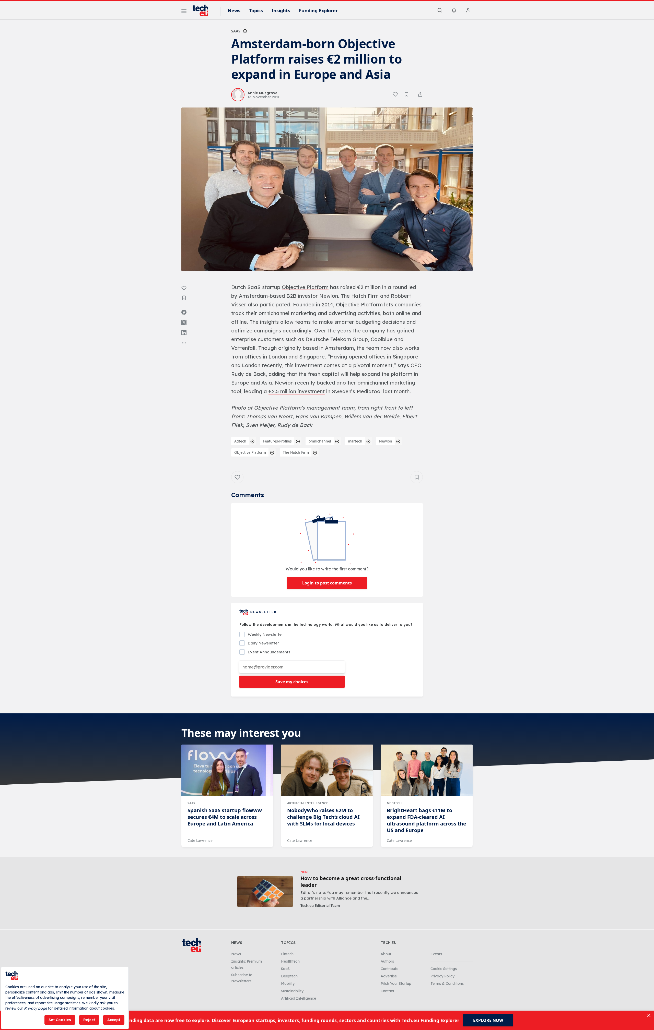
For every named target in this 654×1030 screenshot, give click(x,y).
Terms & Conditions (447, 983)
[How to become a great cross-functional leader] (265, 891)
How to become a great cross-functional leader (350, 881)
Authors (387, 961)
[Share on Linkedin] (183, 332)
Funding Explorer (318, 10)
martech (355, 441)
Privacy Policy (442, 976)
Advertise (389, 976)
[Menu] (183, 12)
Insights (281, 10)
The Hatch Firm (296, 452)
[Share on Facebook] (183, 312)
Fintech (287, 954)
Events (436, 954)
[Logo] (203, 10)
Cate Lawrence (200, 840)
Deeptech (289, 976)
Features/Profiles (277, 441)
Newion (385, 441)
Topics (256, 10)
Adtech (240, 441)
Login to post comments (327, 583)
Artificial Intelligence (307, 803)
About (386, 954)
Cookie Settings (443, 968)
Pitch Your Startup (396, 983)
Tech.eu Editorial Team (320, 905)
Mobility (288, 983)
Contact (387, 991)
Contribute (389, 968)
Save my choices (291, 682)
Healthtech (290, 961)
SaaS (235, 31)
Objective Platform (250, 452)
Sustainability (292, 991)
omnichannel (320, 441)
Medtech (394, 803)
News (234, 10)
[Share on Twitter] (183, 322)
